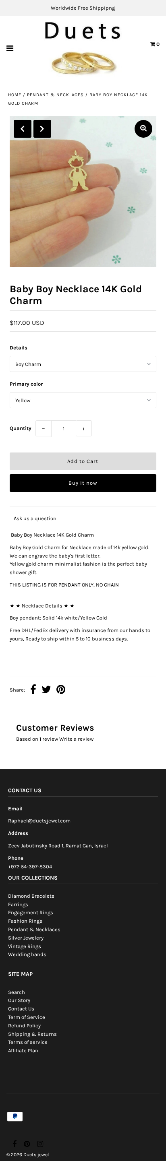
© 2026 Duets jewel (27, 1154)
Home (14, 94)
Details (18, 348)
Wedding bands (27, 954)
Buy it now (82, 483)
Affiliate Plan (23, 1050)
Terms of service (28, 1042)
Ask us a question (35, 518)
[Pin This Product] (60, 690)
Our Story (19, 1000)
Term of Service (26, 1017)
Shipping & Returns (32, 1034)
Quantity (20, 428)
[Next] (42, 129)
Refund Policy (24, 1026)
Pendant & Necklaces (55, 94)
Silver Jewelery (26, 938)
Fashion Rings (25, 921)
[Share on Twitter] (46, 690)
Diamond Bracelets (31, 896)
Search (16, 992)
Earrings (18, 904)
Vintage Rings (24, 946)
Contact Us (21, 1009)
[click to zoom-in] (143, 129)
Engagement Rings (30, 912)
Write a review (76, 739)
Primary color (26, 384)
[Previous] (22, 129)
